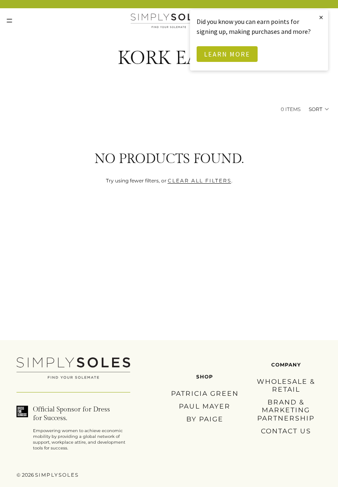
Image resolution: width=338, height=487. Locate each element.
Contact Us (286, 431)
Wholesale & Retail (286, 385)
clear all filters (199, 180)
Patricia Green (205, 393)
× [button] (321, 17)
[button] (319, 109)
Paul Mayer (204, 406)
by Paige (204, 419)
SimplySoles (57, 475)
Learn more (227, 54)
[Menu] (9, 20)
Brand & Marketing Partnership (286, 410)
